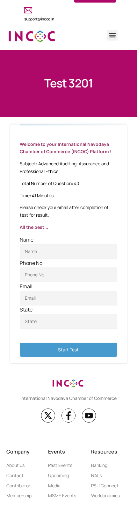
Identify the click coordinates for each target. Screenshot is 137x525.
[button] (112, 35)
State (26, 309)
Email (26, 286)
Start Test (68, 350)
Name (26, 239)
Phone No (31, 262)
